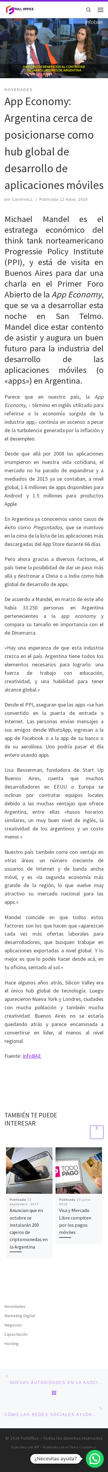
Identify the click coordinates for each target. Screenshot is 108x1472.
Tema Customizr (83, 1447)
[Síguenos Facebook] (54, 1461)
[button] (95, 1459)
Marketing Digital (19, 1315)
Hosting (11, 1343)
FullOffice (30, 1438)
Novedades (15, 1306)
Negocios (13, 1325)
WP (36, 1447)
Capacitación (16, 1334)
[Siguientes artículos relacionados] (97, 1132)
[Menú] (100, 9)
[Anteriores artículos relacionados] (82, 1132)
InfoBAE (31, 1055)
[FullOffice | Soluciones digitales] (19, 9)
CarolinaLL (22, 199)
